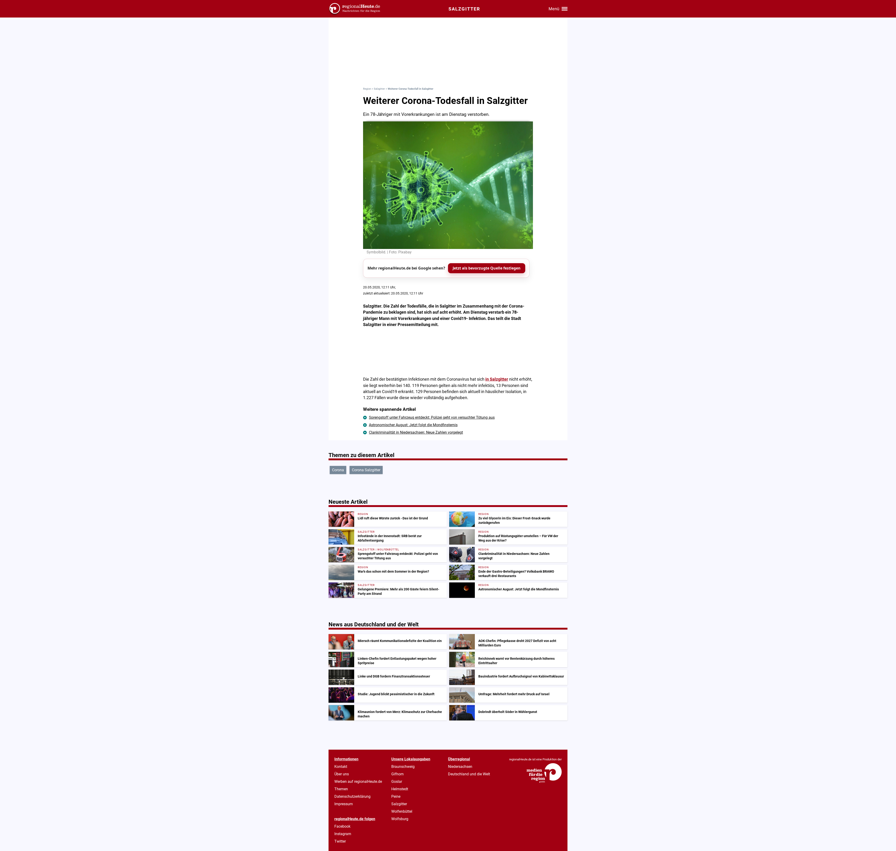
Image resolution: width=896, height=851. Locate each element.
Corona (338, 470)
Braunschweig (403, 766)
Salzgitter (379, 88)
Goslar (396, 781)
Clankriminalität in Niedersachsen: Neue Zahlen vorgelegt (416, 432)
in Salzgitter (496, 379)
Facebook (342, 826)
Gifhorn (397, 774)
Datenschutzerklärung (352, 796)
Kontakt (340, 766)
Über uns (341, 774)
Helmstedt (399, 789)
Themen (341, 789)
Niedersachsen (460, 766)
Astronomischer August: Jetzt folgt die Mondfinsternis (413, 425)
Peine (395, 796)
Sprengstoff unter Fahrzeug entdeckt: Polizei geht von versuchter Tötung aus (432, 417)
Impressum (343, 804)
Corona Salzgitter (366, 470)
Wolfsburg (399, 819)
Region (367, 88)
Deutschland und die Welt (469, 774)
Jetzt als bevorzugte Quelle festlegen (487, 268)
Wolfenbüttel (401, 811)
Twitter (340, 841)
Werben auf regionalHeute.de (358, 781)
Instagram (342, 834)
